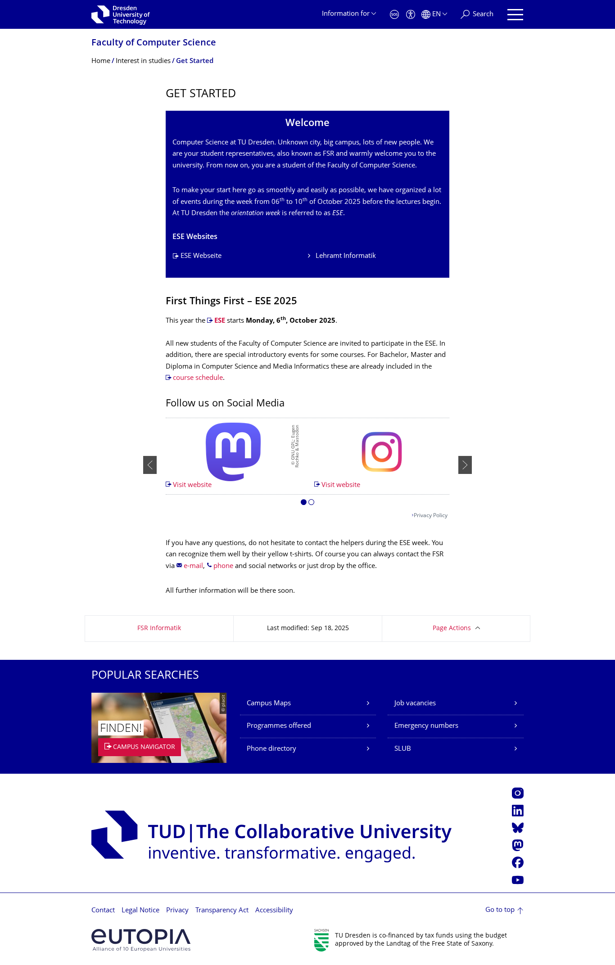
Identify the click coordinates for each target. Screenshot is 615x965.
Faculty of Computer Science (153, 43)
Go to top (500, 910)
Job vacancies (415, 703)
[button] (304, 504)
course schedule (198, 378)
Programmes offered (279, 726)
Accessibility (274, 910)
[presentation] (150, 465)
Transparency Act (222, 910)
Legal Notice (140, 910)
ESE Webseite (201, 256)
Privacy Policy (431, 516)
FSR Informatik (159, 628)
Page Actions (452, 628)
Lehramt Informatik (346, 256)
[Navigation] (515, 14)
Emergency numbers (426, 726)
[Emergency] (394, 14)
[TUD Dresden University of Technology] (120, 14)
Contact (103, 910)
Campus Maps (269, 703)
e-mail (193, 566)
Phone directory (271, 749)
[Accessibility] (411, 14)
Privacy (177, 910)
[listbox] (307, 465)
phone (223, 566)
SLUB (402, 749)
